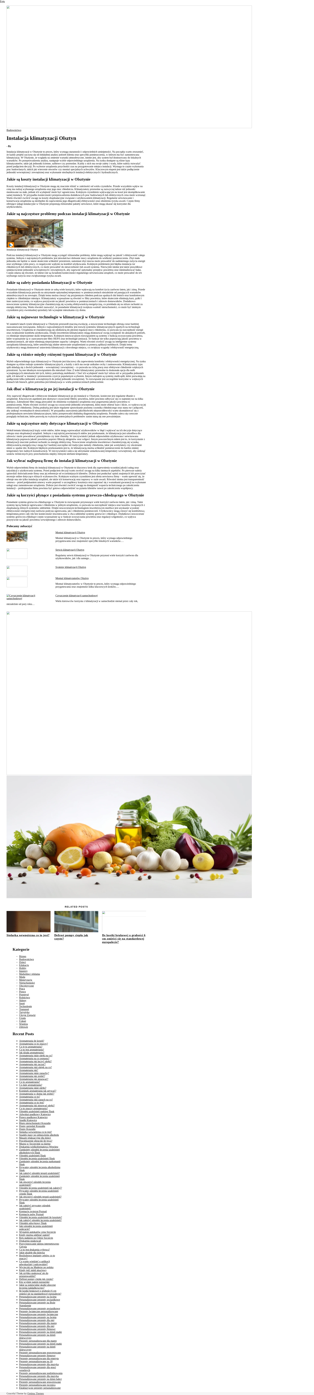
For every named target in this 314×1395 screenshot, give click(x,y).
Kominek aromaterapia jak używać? (37, 1090)
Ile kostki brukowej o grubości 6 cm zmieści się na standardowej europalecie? (124, 939)
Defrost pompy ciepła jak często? (36, 1279)
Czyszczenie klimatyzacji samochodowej (76, 595)
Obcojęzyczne (26, 985)
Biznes (22, 956)
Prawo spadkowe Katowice (33, 1117)
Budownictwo (14, 130)
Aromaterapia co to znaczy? (33, 1043)
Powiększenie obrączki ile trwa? (35, 1140)
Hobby (22, 968)
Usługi (22, 1021)
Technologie (25, 1006)
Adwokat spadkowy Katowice (35, 1114)
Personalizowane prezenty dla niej (36, 1320)
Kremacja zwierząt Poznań (33, 1211)
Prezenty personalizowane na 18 (35, 1361)
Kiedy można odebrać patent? (34, 1235)
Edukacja (24, 965)
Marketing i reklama (29, 974)
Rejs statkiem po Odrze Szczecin (36, 1237)
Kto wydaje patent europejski (34, 1282)
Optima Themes (35, 1393)
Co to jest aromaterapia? (31, 1049)
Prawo (22, 991)
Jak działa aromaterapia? (31, 1052)
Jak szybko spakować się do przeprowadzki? (33, 1275)
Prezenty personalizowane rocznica (37, 1385)
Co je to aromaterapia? (30, 1046)
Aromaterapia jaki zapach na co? (36, 1099)
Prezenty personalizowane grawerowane (40, 1352)
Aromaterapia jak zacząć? (32, 1064)
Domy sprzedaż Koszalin (32, 1126)
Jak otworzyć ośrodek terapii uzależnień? (40, 1196)
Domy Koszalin (27, 1129)
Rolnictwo (24, 997)
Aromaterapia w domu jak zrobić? (36, 1093)
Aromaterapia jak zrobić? (32, 1076)
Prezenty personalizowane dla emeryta (39, 1358)
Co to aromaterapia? (29, 1082)
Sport (22, 1003)
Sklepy (22, 1000)
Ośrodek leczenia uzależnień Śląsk (37, 1158)
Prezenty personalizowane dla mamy (38, 1340)
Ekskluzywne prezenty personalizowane (40, 1388)
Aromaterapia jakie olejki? (32, 1087)
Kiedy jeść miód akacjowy (33, 1270)
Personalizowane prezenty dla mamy (38, 1323)
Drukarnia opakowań (30, 1240)
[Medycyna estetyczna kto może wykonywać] (129, 774)
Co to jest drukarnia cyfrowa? (34, 1249)
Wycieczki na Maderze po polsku (36, 1267)
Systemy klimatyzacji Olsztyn (70, 567)
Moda (22, 977)
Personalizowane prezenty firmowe (37, 1329)
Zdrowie (23, 1027)
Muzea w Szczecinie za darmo (35, 1143)
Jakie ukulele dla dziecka (32, 1252)
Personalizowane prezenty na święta (37, 1296)
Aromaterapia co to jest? (31, 1102)
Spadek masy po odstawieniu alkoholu (39, 1135)
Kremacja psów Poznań (31, 1214)
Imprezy (23, 971)
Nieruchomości (27, 982)
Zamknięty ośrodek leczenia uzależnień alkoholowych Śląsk (39, 1151)
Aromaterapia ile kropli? (31, 1040)
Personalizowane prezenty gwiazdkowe (39, 1299)
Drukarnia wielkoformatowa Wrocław (38, 1146)
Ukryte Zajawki (27, 1015)
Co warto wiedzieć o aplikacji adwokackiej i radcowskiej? (34, 1263)
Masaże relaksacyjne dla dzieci (35, 1137)
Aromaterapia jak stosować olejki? (37, 1105)
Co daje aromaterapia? (30, 1085)
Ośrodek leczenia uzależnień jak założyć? (40, 1187)
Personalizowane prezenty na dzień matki (40, 1332)
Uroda (22, 1018)
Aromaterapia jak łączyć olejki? (35, 1061)
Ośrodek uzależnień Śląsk (32, 1155)
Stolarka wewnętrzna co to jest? (28, 935)
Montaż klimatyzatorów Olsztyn (72, 578)
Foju (2, 1)
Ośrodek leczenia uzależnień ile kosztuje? (40, 1217)
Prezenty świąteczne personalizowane (38, 1311)
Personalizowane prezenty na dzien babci (40, 1379)
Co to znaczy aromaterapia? (33, 1108)
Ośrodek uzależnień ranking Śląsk (36, 1111)
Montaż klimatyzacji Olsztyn (70, 532)
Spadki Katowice (28, 1120)
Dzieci (22, 962)
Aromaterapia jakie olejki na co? (35, 1055)
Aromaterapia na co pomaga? (34, 1058)
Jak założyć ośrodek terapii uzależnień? (39, 1173)
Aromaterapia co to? (29, 1096)
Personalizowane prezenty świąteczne (38, 1314)
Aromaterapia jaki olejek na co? (35, 1067)
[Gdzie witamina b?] (129, 897)
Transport (24, 1009)
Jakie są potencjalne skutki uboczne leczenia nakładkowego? (37, 1286)
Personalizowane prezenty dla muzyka (39, 1364)
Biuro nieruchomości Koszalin (35, 1123)
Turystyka (24, 1012)
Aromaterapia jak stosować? (33, 1079)
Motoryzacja (25, 979)
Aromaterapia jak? (28, 1070)
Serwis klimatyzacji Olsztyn (69, 549)
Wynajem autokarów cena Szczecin (37, 1232)
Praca (22, 988)
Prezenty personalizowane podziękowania (40, 1373)
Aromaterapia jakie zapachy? (34, 1073)
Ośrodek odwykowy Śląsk (33, 1223)
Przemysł (24, 994)
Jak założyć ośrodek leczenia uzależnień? (40, 1220)
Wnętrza (23, 1024)
